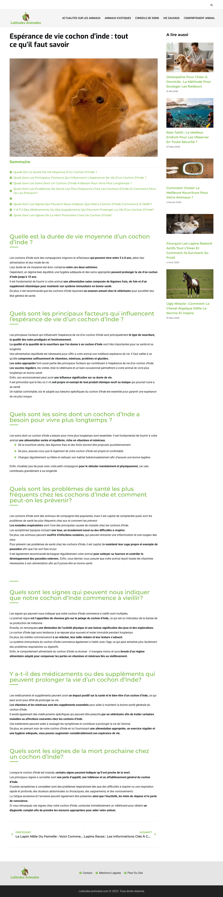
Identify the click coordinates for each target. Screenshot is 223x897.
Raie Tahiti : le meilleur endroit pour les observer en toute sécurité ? (187, 137)
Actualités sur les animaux (81, 18)
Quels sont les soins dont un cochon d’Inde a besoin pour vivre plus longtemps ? (72, 183)
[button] (211, 5)
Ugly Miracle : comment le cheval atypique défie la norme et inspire (187, 308)
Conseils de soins (147, 18)
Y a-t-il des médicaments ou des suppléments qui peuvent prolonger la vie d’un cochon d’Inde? (83, 209)
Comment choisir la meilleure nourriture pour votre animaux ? (187, 192)
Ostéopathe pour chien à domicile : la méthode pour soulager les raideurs (188, 81)
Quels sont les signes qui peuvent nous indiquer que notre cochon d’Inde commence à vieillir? (82, 204)
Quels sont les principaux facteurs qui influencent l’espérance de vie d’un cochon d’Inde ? (79, 177)
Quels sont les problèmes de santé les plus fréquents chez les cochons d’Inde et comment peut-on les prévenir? (85, 191)
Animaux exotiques (118, 18)
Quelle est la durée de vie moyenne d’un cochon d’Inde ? (55, 172)
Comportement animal (199, 18)
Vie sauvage (171, 18)
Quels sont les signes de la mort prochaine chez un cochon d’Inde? (62, 215)
